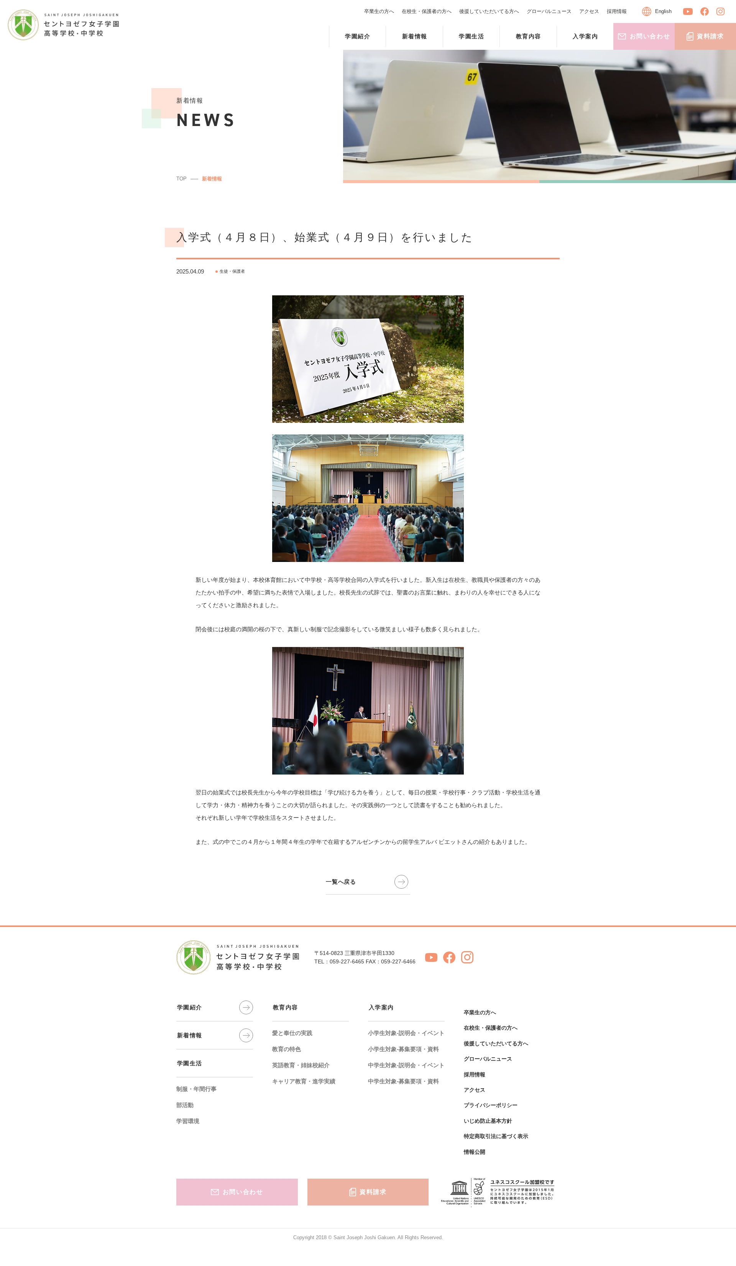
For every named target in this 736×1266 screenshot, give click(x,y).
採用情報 (617, 11)
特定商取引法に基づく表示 (496, 1136)
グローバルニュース (549, 11)
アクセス (589, 11)
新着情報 (212, 179)
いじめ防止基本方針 (488, 1121)
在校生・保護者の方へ (427, 11)
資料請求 (710, 36)
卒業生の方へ (379, 11)
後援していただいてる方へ (489, 11)
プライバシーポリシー (491, 1105)
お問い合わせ (650, 36)
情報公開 (474, 1152)
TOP (181, 179)
